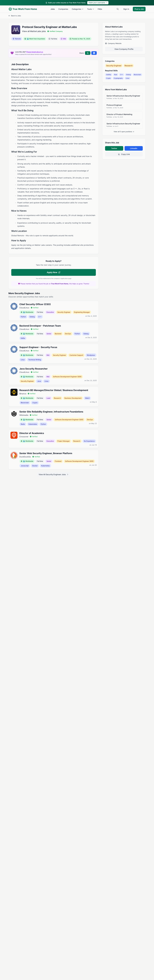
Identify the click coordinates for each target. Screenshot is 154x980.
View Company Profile (123, 49)
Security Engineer (113, 65)
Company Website (114, 43)
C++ (121, 74)
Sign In (126, 9)
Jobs (53, 9)
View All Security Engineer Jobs (52, 474)
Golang (128, 74)
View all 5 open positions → (124, 132)
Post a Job (139, 9)
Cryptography (118, 78)
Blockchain (137, 74)
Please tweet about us (34, 52)
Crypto (108, 78)
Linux (127, 78)
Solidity (108, 74)
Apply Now (52, 272)
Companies (63, 9)
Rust (115, 74)
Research (129, 65)
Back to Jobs (16, 16)
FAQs (100, 9)
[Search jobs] (118, 9)
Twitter (114, 148)
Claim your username (97, 3)
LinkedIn (133, 148)
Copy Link (125, 154)
